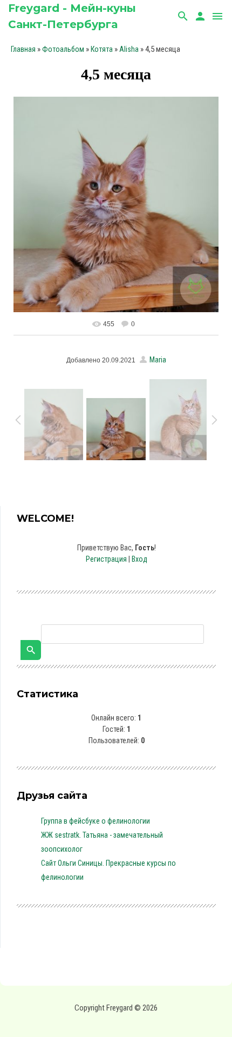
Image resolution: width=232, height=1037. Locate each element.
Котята (102, 49)
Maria (157, 359)
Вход (139, 559)
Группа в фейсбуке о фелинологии (95, 821)
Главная (23, 49)
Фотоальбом (63, 49)
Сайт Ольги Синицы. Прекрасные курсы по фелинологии (108, 870)
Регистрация (106, 559)
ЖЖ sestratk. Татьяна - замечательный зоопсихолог (102, 842)
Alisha (129, 49)
